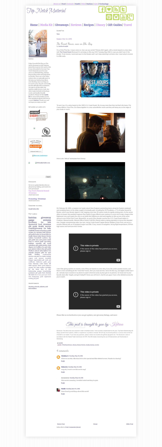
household (37, 238)
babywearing (32, 271)
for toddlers (38, 247)
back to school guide (35, 241)
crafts (41, 263)
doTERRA (48, 267)
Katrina (36, 100)
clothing (48, 256)
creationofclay (47, 254)
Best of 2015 (46, 269)
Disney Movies (81, 345)
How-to (36, 274)
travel (49, 243)
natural (36, 251)
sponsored (32, 224)
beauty (37, 230)
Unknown (64, 367)
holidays (31, 243)
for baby (47, 228)
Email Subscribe (33, 209)
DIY (35, 267)
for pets (44, 247)
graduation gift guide (34, 273)
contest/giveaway (35, 228)
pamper (39, 271)
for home (43, 234)
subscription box (45, 251)
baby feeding (34, 254)
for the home (33, 269)
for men (48, 252)
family (88, 345)
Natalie (63, 389)
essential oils (40, 243)
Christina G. (65, 356)
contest (31, 230)
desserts (31, 256)
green (43, 265)
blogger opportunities (35, 260)
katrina (92, 345)
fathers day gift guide (44, 249)
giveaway (46, 217)
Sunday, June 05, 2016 (73, 389)
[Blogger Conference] (39, 155)
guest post (44, 274)
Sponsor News (36, 265)
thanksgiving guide (37, 276)
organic (30, 267)
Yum (58, 34)
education (37, 256)
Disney (74, 345)
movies (97, 345)
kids (47, 234)
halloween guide (41, 262)
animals (31, 252)
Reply (63, 361)
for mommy (38, 232)
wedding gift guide (33, 278)
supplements (47, 276)
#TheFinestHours (67, 345)
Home (95, 424)
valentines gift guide (35, 245)
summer (37, 252)
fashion (30, 238)
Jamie (49, 240)
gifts (42, 252)
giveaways (32, 222)
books (37, 234)
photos (34, 249)
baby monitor (41, 267)
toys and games (41, 240)
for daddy (43, 256)
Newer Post (61, 424)
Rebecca (48, 265)
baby (39, 236)
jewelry (45, 245)
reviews (47, 220)
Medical (31, 251)
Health (41, 226)
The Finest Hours (65, 52)
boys (40, 274)
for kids (46, 222)
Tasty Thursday (33, 263)
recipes (30, 232)
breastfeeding (47, 271)
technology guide (45, 230)
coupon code (32, 258)
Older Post (129, 424)
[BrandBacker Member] (46, 132)
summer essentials (45, 258)
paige (31, 220)
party (49, 262)
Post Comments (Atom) (73, 427)
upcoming (47, 241)
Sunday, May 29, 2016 (76, 356)
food (40, 224)
